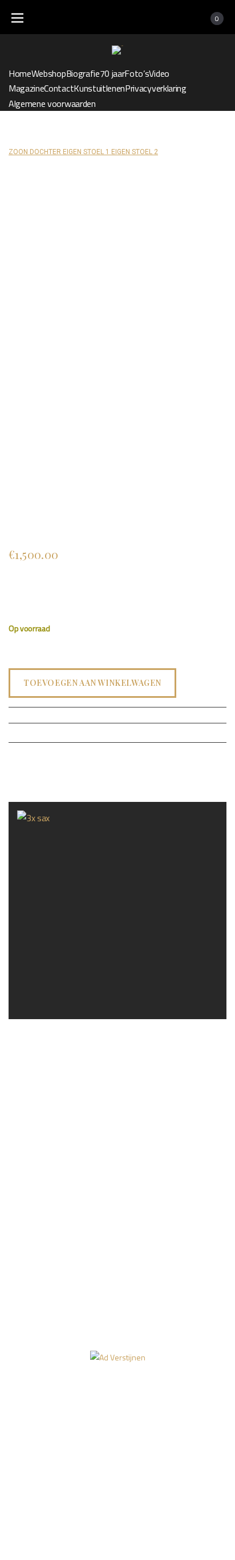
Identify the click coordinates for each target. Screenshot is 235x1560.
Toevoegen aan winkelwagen (92, 682)
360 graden (129, 1421)
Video (159, 73)
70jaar (199, 1399)
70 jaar (112, 73)
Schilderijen (92, 137)
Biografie (83, 73)
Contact (59, 88)
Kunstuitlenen (99, 88)
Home (20, 73)
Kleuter (134, 137)
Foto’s (136, 73)
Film (76, 1421)
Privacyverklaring (156, 88)
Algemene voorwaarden (52, 103)
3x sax (19, 1027)
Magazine (26, 88)
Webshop (48, 73)
